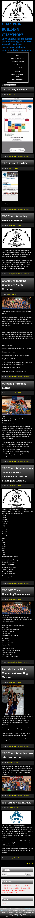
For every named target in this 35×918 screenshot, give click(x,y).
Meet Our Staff (17, 68)
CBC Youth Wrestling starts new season (14, 218)
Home (17, 55)
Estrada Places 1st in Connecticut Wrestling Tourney (15, 673)
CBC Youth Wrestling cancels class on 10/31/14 (17, 755)
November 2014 (26, 888)
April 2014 (5, 892)
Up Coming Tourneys (17, 61)
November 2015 (23, 886)
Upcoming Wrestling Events (14, 385)
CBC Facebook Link (17, 58)
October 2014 (6, 890)
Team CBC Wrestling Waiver (17, 75)
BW (27, 916)
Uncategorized (12, 156)
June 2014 (22, 890)
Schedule (17, 71)
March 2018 (13, 886)
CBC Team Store (17, 79)
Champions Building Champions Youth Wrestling (14, 284)
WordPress (17, 916)
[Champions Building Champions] (17, 11)
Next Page (28, 863)
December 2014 (14, 888)
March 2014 (13, 892)
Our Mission (17, 65)
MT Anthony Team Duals (16, 802)
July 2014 (15, 890)
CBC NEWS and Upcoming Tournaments (16, 592)
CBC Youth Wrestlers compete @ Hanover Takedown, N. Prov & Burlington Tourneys (17, 474)
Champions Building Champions (13, 29)
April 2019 (5, 886)
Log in (4, 903)
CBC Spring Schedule (14, 89)
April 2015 (5, 888)
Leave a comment (23, 156)
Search (4, 874)
